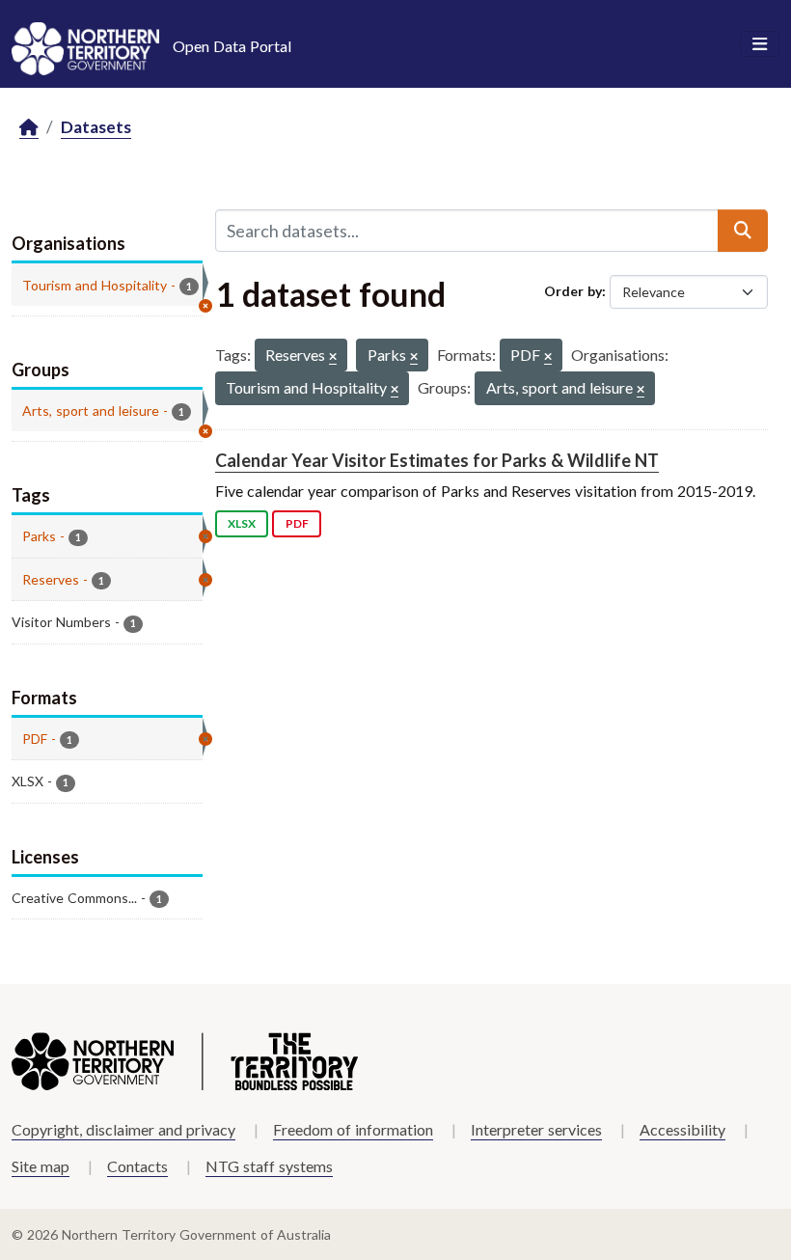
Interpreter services (536, 1129)
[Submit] (743, 230)
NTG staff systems (269, 1166)
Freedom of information (353, 1129)
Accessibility (682, 1129)
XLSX (242, 523)
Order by (573, 291)
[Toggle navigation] (759, 44)
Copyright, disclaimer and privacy (123, 1129)
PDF (297, 523)
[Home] (29, 128)
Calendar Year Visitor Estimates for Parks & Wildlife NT (437, 460)
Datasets (96, 127)
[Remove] (333, 357)
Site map (40, 1166)
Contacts (137, 1166)
